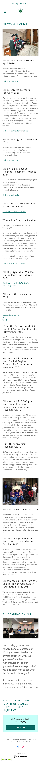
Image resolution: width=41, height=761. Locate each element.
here (26, 131)
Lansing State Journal (11, 315)
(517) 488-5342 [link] (20, 3)
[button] (5, 12)
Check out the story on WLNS (14, 212)
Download (20, 727)
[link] (20, 12)
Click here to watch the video (14, 263)
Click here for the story (11, 81)
